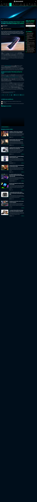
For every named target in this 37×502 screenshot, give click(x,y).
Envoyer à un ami (17, 94)
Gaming (6, 5)
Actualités (32, 5)
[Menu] (1, 1)
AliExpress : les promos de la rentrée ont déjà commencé (30, 33)
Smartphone (10, 215)
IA (29, 5)
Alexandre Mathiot (5, 25)
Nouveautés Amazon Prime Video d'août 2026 (31, 44)
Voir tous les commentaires (5, 126)
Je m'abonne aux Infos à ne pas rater (7, 28)
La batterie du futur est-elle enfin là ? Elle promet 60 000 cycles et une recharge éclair (16, 148)
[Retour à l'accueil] (18, 1)
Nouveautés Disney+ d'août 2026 (31, 43)
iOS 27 (27, 39)
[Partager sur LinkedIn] (11, 95)
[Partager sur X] (3, 95)
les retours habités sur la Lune (14, 77)
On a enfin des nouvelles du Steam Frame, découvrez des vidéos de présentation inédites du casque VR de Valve (16, 175)
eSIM (24, 5)
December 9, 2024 (11, 92)
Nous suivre (22, 94)
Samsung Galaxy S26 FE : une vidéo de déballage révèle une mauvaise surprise (16, 157)
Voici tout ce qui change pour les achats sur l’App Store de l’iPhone (16, 184)
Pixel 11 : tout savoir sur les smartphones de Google (30, 35)
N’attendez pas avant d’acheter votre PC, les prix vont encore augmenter (16, 202)
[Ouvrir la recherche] (35, 1)
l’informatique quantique (7, 65)
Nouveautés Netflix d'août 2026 (30, 42)
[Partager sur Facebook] (7, 95)
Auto (8, 5)
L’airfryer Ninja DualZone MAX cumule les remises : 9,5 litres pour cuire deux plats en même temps (16, 193)
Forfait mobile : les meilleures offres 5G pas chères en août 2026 (31, 48)
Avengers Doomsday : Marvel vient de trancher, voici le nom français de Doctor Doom (16, 140)
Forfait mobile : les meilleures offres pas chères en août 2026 (30, 49)
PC (4, 5)
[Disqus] (12, 117)
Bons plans (13, 5)
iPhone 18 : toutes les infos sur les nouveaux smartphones (31, 38)
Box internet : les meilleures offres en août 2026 (31, 46)
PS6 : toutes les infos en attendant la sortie (31, 41)
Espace (10, 5)
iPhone (10, 189)
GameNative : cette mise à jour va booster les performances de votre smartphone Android (16, 132)
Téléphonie (1, 5)
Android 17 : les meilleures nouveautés (30, 36)
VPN (17, 5)
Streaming (27, 5)
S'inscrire (30, 27)
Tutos (16, 5)
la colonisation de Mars (6, 77)
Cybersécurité (21, 5)
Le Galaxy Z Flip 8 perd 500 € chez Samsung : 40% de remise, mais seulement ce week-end (16, 211)
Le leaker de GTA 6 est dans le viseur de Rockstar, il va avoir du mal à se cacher (16, 166)
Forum (35, 5)
